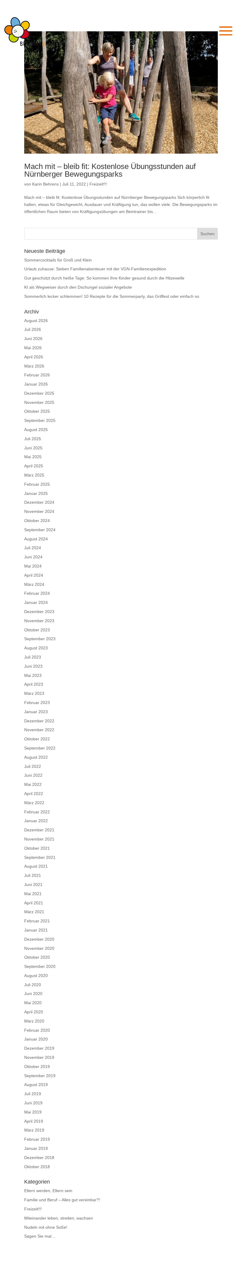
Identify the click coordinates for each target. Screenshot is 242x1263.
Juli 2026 (32, 329)
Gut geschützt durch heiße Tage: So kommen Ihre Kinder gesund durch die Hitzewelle (104, 278)
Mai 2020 (33, 1002)
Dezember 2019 (39, 1048)
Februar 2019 (37, 1139)
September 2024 (39, 529)
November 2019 (39, 1057)
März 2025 (34, 475)
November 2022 (39, 729)
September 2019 (39, 1075)
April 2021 (33, 902)
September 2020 (39, 966)
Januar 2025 (36, 493)
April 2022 (33, 793)
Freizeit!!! (98, 184)
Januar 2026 (36, 384)
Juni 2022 (33, 775)
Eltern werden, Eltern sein (48, 1190)
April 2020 (33, 1012)
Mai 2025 (33, 456)
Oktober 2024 (37, 520)
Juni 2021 (33, 884)
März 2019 (34, 1130)
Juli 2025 (32, 438)
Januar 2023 (36, 711)
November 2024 (39, 511)
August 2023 (36, 648)
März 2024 (34, 584)
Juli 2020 (32, 984)
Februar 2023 (37, 702)
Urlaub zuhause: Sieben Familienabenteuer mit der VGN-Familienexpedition (95, 268)
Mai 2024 (33, 566)
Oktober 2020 (37, 957)
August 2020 (36, 975)
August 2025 (36, 429)
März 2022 (34, 802)
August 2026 (36, 320)
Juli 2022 (32, 766)
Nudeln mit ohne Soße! (45, 1227)
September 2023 (39, 638)
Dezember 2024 (39, 502)
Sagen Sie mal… (39, 1236)
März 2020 (34, 1021)
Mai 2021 (33, 893)
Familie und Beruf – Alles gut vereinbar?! (62, 1199)
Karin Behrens (45, 184)
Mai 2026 (33, 347)
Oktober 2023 (37, 630)
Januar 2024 (36, 602)
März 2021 (34, 911)
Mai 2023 (33, 675)
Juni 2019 (33, 1103)
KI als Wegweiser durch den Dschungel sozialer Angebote (78, 287)
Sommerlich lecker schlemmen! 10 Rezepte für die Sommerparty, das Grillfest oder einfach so (111, 296)
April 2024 (33, 575)
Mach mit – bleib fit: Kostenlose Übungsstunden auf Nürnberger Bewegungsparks (110, 170)
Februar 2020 (37, 1030)
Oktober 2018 (37, 1166)
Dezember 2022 (39, 721)
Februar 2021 (37, 921)
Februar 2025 (37, 484)
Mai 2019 (33, 1112)
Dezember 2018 (39, 1157)
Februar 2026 (37, 375)
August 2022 (36, 757)
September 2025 (39, 420)
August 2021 (36, 866)
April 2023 (33, 684)
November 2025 (39, 402)
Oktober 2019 (37, 1066)
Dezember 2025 (39, 393)
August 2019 (36, 1084)
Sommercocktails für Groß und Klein (58, 260)
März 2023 (34, 693)
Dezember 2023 (39, 611)
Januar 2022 (36, 820)
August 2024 (36, 539)
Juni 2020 (33, 993)
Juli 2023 (32, 657)
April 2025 (33, 466)
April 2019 (33, 1121)
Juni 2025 (33, 448)
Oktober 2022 (37, 739)
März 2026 (34, 366)
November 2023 (39, 620)
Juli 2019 (32, 1093)
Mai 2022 (33, 784)
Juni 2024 (33, 557)
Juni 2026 (33, 338)
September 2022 (39, 748)
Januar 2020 (36, 1039)
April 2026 (33, 357)
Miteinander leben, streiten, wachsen (58, 1218)
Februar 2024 (37, 593)
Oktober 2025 (37, 411)
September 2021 (39, 857)
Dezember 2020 (39, 939)
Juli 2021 (32, 875)
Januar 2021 (36, 930)
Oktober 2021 (37, 848)
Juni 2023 (33, 666)
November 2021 (39, 839)
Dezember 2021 (39, 830)
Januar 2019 (36, 1148)
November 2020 (39, 948)
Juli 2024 (32, 547)
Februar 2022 (37, 812)
